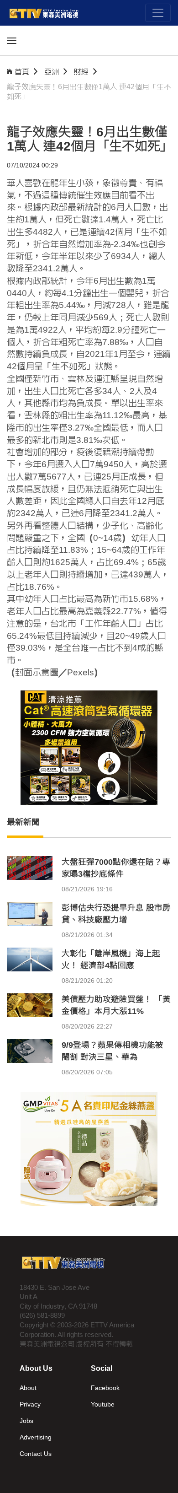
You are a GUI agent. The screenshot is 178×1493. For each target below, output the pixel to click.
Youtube (103, 1404)
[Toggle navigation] (158, 13)
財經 (81, 71)
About (28, 1387)
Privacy (30, 1404)
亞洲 (51, 71)
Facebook (105, 1387)
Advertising (36, 1437)
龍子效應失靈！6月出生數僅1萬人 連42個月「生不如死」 (89, 91)
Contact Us (36, 1453)
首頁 (22, 71)
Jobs (26, 1420)
